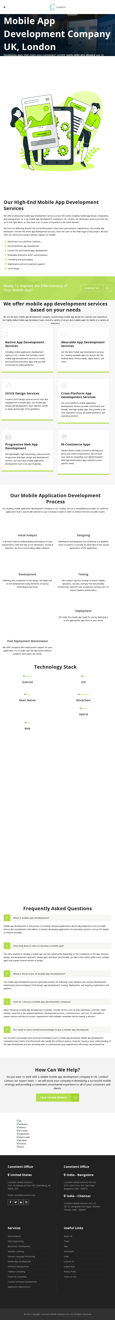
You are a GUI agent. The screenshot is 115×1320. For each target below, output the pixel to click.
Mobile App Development (19, 1261)
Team (66, 1241)
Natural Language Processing (21, 1256)
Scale (66, 1256)
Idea (66, 1246)
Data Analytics (14, 1236)
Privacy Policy (70, 1271)
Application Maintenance (19, 1286)
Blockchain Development (19, 1246)
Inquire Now (69, 1266)
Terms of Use (70, 1276)
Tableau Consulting (16, 1271)
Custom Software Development (22, 1281)
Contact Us (69, 1261)
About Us (68, 1236)
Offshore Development (18, 1266)
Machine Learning (16, 1251)
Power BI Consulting (17, 1276)
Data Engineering (16, 1241)
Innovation (69, 1251)
